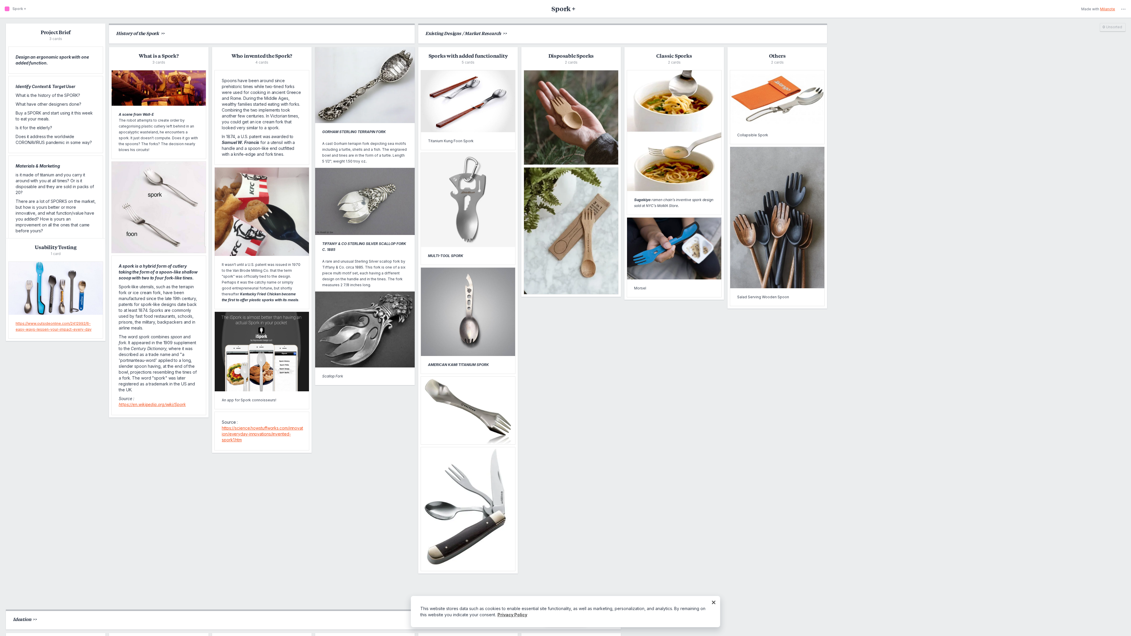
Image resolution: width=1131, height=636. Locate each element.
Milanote (1107, 9)
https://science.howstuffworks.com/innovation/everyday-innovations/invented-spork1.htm (262, 433)
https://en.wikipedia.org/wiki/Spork (152, 404)
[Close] (713, 602)
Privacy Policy (512, 614)
